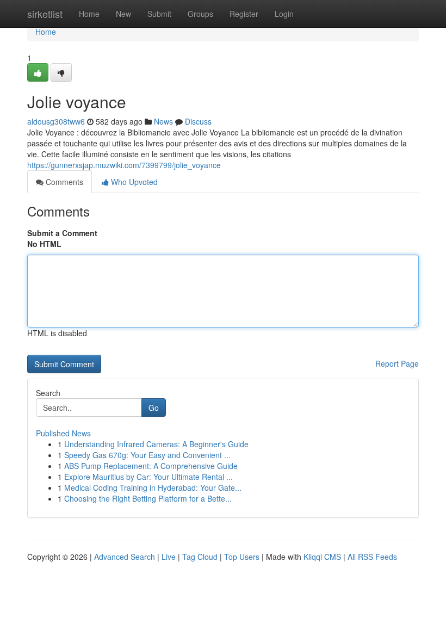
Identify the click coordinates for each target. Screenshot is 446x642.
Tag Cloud (200, 556)
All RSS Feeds (372, 556)
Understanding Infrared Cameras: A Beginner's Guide (156, 444)
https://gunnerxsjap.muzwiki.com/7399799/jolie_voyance (124, 164)
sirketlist (45, 14)
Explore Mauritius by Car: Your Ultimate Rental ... (148, 476)
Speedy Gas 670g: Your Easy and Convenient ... (147, 454)
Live (169, 556)
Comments (63, 181)
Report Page (397, 363)
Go (153, 407)
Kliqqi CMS (322, 556)
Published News (63, 433)
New (123, 13)
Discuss (198, 121)
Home (89, 13)
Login (284, 13)
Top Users (241, 556)
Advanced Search (124, 556)
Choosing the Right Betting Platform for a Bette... (148, 498)
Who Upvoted (133, 181)
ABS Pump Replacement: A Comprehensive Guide (151, 465)
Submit (159, 13)
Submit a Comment (62, 232)
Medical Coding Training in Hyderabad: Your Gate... (152, 487)
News (163, 121)
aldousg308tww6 (56, 121)
